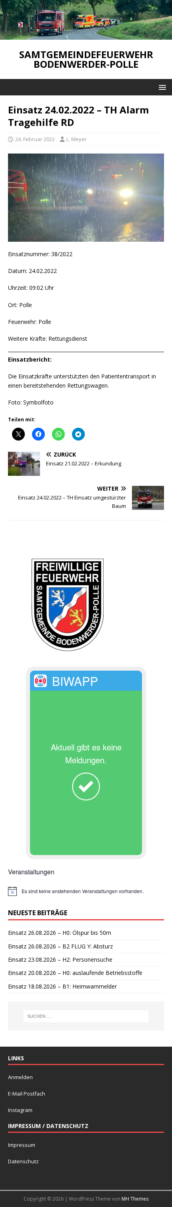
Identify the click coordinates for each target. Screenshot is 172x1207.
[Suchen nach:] (86, 1016)
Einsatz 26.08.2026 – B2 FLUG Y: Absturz (60, 946)
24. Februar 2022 (35, 139)
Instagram (20, 1110)
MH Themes (135, 1198)
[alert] (86, 891)
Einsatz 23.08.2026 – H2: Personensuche (60, 959)
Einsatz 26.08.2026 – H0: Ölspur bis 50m (59, 932)
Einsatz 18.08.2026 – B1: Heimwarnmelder (62, 986)
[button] (161, 87)
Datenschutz (23, 1161)
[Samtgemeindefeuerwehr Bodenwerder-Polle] (86, 35)
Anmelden (20, 1077)
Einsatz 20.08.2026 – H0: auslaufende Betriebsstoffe (75, 973)
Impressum (21, 1144)
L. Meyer (76, 139)
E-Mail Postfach (26, 1093)
